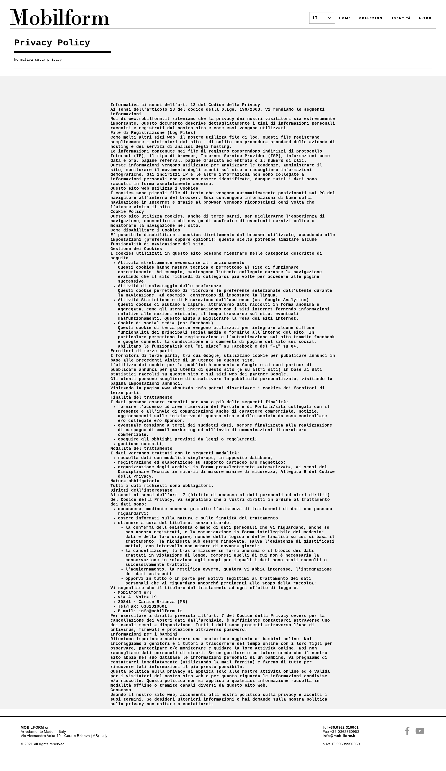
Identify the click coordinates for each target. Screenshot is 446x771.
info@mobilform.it (160, 611)
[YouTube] (420, 730)
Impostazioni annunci (154, 383)
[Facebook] (407, 730)
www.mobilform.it (149, 119)
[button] (39, 60)
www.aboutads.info (184, 388)
